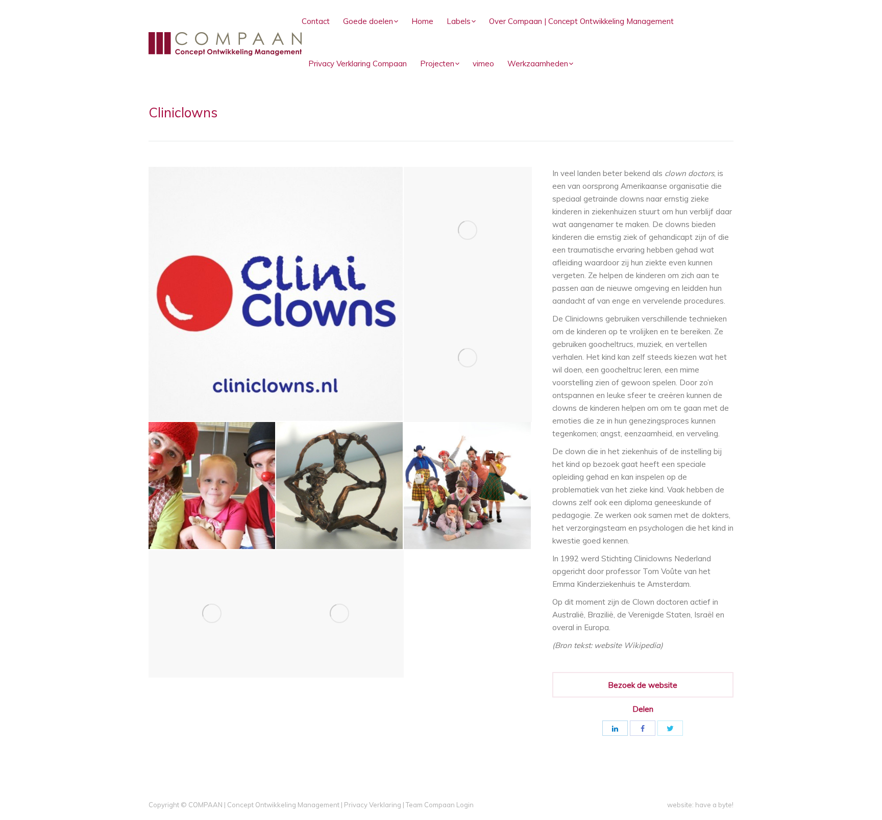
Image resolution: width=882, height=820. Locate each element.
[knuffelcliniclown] (467, 358)
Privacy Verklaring (372, 805)
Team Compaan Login (440, 805)
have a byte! (714, 805)
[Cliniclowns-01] (467, 230)
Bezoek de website (642, 685)
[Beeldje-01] (212, 614)
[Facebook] (642, 728)
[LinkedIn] (615, 728)
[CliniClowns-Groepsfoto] (467, 486)
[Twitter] (670, 728)
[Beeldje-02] (340, 486)
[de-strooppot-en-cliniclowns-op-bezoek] (212, 486)
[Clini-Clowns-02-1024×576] (276, 294)
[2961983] (340, 614)
